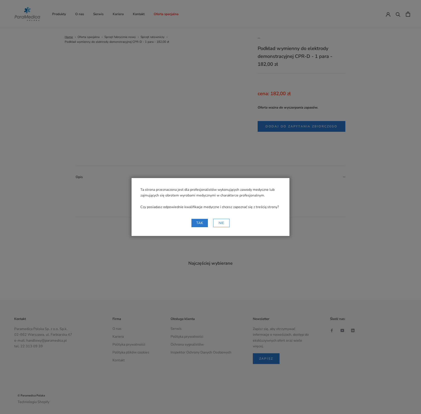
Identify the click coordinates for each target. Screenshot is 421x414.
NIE (221, 223)
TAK (199, 223)
